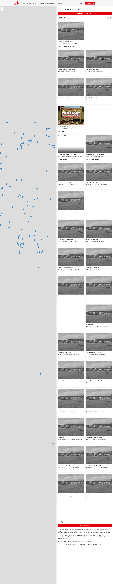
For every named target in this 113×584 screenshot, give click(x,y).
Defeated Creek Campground (65, 380)
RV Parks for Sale (26, 3)
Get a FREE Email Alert (84, 13)
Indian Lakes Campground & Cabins (95, 324)
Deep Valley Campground (92, 267)
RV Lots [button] (35, 3)
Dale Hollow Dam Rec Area (64, 437)
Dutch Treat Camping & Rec (65, 465)
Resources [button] (60, 3)
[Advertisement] (85, 510)
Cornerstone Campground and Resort (95, 296)
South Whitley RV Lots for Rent (85, 541)
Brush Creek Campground (64, 182)
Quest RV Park (62, 41)
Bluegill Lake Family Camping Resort (67, 267)
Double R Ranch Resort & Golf (65, 126)
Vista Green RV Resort (64, 97)
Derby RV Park (62, 239)
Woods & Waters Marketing (93, 465)
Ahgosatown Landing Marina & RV (94, 69)
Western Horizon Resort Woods (66, 494)
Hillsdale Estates (90, 352)
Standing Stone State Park (65, 352)
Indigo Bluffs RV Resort (92, 97)
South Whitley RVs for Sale (71, 541)
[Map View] (108, 17)
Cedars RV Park (90, 182)
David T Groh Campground (92, 437)
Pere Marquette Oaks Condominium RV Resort (70, 211)
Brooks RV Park (62, 154)
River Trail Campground (92, 380)
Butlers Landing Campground (93, 409)
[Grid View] (110, 17)
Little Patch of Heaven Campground (95, 494)
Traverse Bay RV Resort (64, 69)
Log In (81, 3)
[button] (91, 3)
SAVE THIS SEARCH (84, 526)
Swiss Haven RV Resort (64, 296)
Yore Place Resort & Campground (94, 154)
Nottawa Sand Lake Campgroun (94, 239)
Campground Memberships (47, 3)
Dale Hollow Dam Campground (66, 409)
